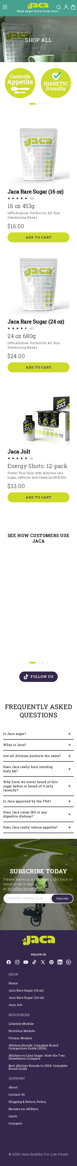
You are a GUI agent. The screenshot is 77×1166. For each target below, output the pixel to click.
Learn (13, 1116)
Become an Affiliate (23, 1109)
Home (13, 983)
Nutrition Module (22, 1031)
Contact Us (17, 1094)
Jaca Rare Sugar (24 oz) (35, 321)
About (13, 1087)
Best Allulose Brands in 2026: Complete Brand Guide (38, 1067)
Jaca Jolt (18, 451)
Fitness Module (20, 1038)
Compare (15, 1123)
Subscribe (62, 898)
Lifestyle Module (21, 1024)
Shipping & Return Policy (27, 1102)
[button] (5, 7)
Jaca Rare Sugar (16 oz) (35, 191)
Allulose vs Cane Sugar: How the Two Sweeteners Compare (37, 1056)
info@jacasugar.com (25, 888)
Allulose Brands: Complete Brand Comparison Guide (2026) (33, 1046)
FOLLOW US (42, 676)
